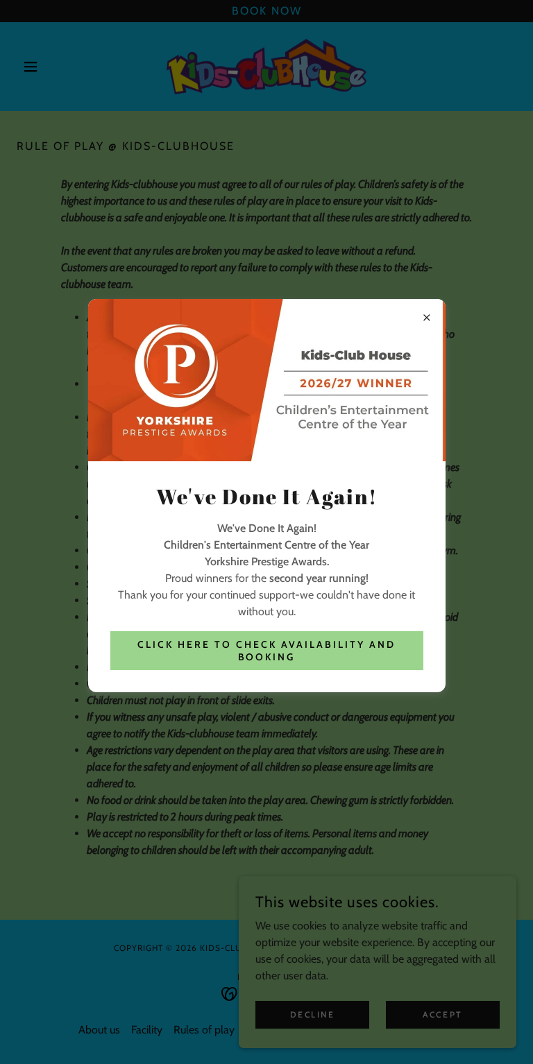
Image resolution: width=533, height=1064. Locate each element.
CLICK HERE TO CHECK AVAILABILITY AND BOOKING (266, 650)
